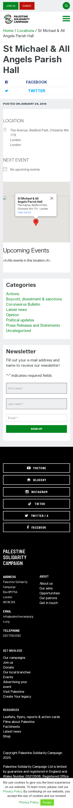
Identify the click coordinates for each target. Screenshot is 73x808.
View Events (24, 212)
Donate (27, 5)
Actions (12, 294)
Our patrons (48, 598)
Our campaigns (14, 658)
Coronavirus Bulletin (23, 304)
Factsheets (11, 727)
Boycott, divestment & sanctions (34, 299)
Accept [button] (47, 802)
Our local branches (17, 672)
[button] (36, 222)
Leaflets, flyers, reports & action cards (31, 717)
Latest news (16, 309)
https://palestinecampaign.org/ (21, 19)
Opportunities (50, 593)
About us (46, 583)
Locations (25, 31)
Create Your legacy (17, 696)
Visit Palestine (13, 692)
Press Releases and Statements (33, 325)
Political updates (20, 320)
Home (8, 31)
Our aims (46, 588)
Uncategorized (18, 330)
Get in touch (49, 603)
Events (8, 677)
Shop (7, 736)
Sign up (36, 428)
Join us (10, 5)
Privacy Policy (12, 791)
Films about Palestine (19, 722)
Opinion (12, 315)
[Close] (52, 198)
